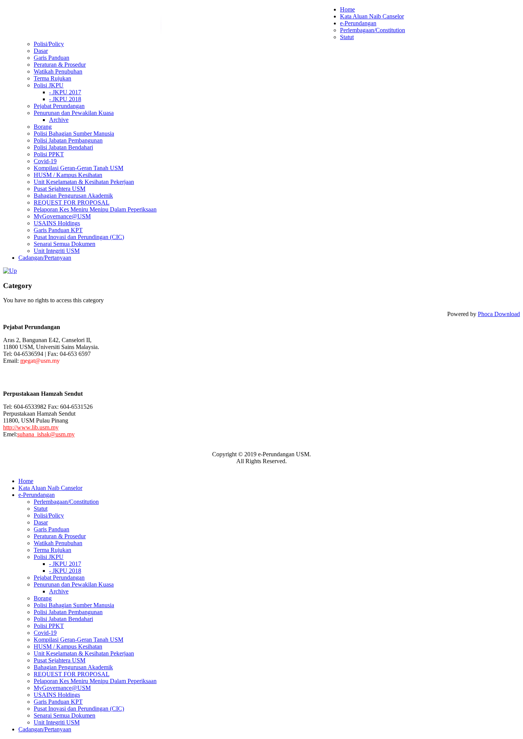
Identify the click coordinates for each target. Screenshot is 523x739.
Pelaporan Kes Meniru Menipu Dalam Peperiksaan (95, 209)
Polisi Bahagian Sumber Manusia (74, 133)
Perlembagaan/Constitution (372, 30)
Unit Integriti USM (57, 250)
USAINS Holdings (57, 223)
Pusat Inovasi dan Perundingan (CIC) (79, 237)
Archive (59, 119)
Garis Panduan (51, 57)
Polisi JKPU (49, 85)
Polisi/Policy (49, 44)
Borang (43, 126)
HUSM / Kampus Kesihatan (68, 175)
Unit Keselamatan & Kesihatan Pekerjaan (84, 182)
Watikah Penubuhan (58, 71)
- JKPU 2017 (65, 92)
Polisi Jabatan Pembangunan (68, 140)
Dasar (41, 51)
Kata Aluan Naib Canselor (372, 16)
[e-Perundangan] (10, 270)
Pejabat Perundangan (59, 106)
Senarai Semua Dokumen (64, 244)
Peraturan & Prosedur (60, 64)
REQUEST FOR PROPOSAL (72, 202)
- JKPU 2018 (65, 99)
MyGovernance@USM (62, 216)
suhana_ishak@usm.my (46, 434)
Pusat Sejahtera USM (59, 188)
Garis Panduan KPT (58, 230)
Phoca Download (499, 314)
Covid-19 (45, 161)
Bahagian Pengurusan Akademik (73, 195)
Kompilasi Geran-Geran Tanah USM (78, 168)
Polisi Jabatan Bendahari (63, 147)
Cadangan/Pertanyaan (44, 257)
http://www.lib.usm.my (31, 427)
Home (347, 9)
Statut (347, 37)
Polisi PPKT (49, 154)
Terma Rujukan (52, 78)
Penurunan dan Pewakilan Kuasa (74, 113)
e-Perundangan (358, 23)
